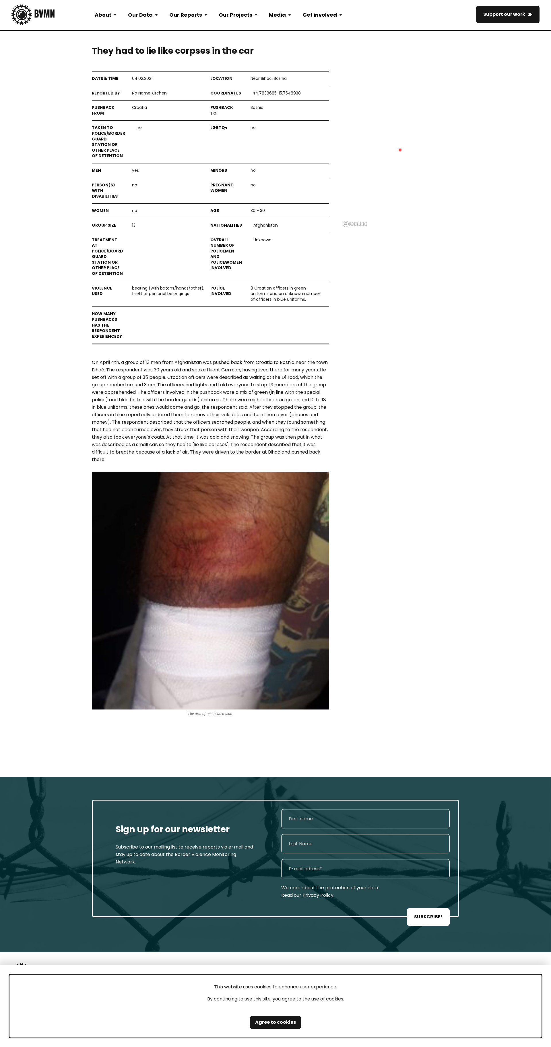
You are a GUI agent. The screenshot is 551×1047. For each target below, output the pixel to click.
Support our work (504, 14)
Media (277, 14)
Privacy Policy (317, 895)
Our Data (140, 14)
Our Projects (235, 14)
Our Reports (185, 14)
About (103, 14)
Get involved (319, 14)
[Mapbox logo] (355, 224)
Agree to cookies (275, 1022)
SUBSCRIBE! (428, 916)
